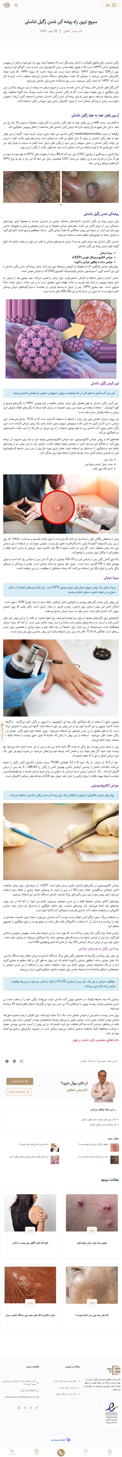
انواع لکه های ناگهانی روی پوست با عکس (30, 1243)
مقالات (92, 1230)
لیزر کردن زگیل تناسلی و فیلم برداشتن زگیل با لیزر (28, 1156)
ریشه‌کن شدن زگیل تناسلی (101, 1124)
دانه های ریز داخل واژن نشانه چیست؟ (33, 1144)
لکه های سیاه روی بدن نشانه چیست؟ (91, 1315)
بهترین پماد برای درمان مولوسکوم (92, 1243)
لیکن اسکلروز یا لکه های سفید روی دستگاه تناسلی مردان (30, 1315)
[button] (16, 5)
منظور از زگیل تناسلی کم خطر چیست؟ (93, 1144)
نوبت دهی (12, 1454)
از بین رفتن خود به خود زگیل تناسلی (97, 1119)
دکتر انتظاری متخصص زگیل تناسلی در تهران (96, 1040)
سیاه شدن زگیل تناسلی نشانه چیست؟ (93, 1156)
